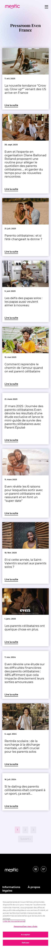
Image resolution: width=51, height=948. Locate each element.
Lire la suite (11, 105)
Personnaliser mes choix (25, 926)
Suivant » (25, 839)
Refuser (25, 942)
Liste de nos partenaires (14, 921)
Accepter (25, 934)
